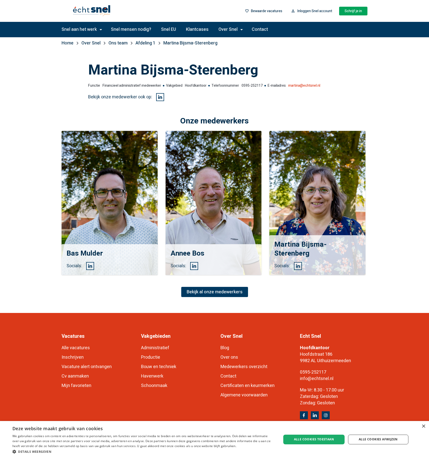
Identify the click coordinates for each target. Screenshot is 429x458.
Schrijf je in (353, 11)
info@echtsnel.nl (316, 378)
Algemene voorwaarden (244, 395)
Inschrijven (73, 357)
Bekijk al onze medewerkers (215, 292)
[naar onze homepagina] (109, 11)
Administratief (155, 347)
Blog (224, 347)
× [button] (423, 426)
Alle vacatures (76, 347)
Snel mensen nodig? (131, 29)
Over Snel (91, 43)
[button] (143, 451)
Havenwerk (152, 376)
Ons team (118, 43)
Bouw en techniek (158, 366)
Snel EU (168, 29)
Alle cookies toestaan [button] (314, 439)
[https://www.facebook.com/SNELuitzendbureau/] (304, 415)
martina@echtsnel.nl (304, 85)
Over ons (229, 357)
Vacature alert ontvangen (87, 366)
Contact (260, 29)
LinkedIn (160, 97)
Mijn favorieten (76, 385)
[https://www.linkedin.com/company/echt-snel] (315, 415)
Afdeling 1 (145, 43)
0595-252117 (313, 372)
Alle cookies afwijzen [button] (378, 439)
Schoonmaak (154, 385)
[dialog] (214, 439)
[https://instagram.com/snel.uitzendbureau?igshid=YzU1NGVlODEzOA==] (326, 415)
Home (67, 43)
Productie (150, 357)
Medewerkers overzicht (243, 366)
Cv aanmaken (75, 376)
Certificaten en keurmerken (247, 385)
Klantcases (197, 29)
